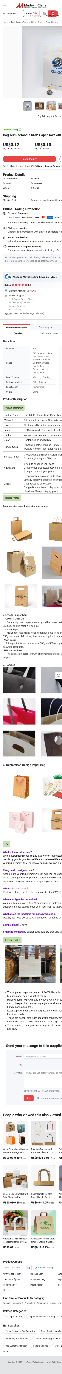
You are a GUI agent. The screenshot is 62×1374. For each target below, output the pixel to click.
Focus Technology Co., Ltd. (38, 1362)
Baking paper (36, 1273)
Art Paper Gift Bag (13, 1316)
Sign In (8, 313)
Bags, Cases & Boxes (19, 22)
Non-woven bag (37, 1279)
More (5, 1351)
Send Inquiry (30, 158)
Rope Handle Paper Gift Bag (42, 1316)
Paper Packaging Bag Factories (20, 1331)
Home (5, 22)
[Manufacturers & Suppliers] (31, 5)
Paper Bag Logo (40, 1345)
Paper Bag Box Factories (16, 1338)
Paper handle (9, 1284)
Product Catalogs (45, 1267)
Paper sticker (36, 1284)
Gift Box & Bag (37, 22)
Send (28, 1098)
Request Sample (52, 166)
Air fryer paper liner (12, 1273)
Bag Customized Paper (16, 1345)
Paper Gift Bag (52, 22)
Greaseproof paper (12, 1279)
